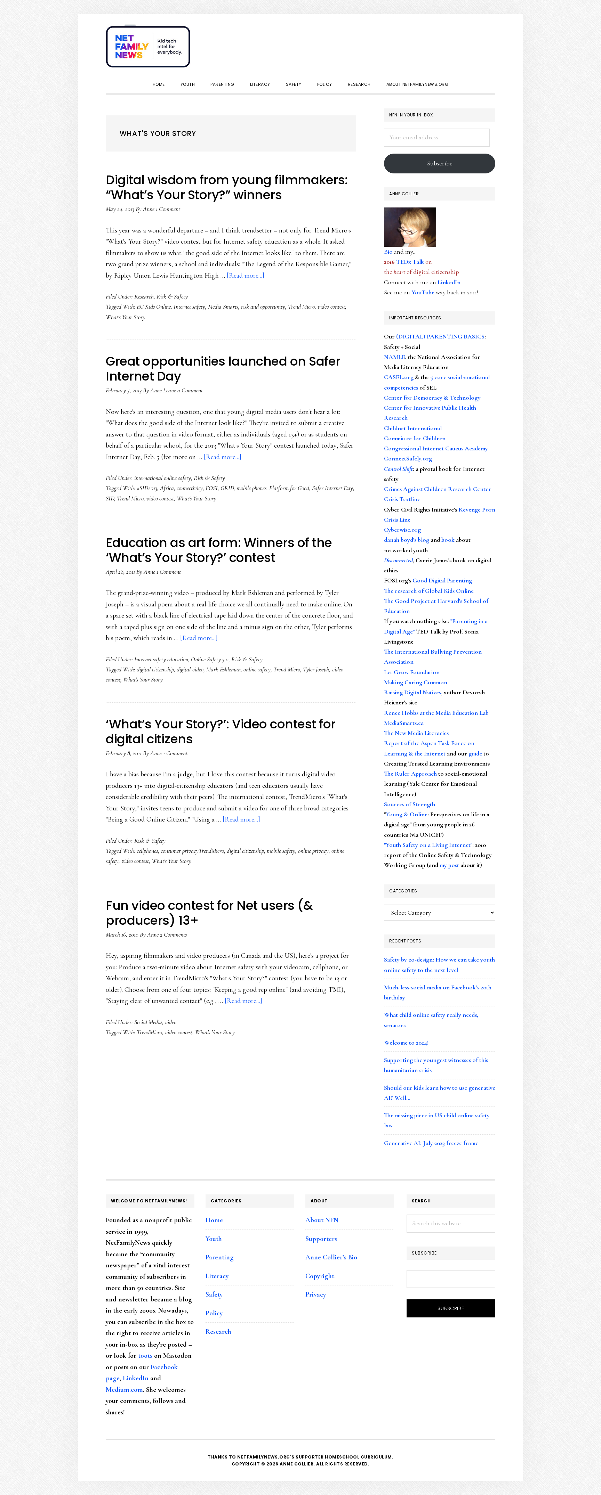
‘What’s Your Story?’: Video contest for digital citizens (221, 731)
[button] (488, 42)
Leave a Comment (183, 390)
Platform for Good (289, 488)
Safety (214, 1294)
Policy (214, 1313)
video (170, 1022)
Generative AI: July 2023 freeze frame (431, 1143)
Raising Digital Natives (412, 692)
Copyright (319, 1276)
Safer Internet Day (332, 488)
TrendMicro (149, 1032)
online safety (257, 669)
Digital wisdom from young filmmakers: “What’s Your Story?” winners (227, 187)
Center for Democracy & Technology (432, 397)
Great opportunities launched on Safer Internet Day (223, 368)
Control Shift (398, 469)
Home (214, 1220)
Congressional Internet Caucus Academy (436, 448)
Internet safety (189, 306)
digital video (190, 669)
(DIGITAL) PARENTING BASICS (440, 336)
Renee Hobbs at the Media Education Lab (436, 713)
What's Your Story (125, 317)
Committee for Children (415, 438)
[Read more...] (245, 275)
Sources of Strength (409, 804)
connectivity (190, 488)
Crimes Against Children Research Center (437, 489)
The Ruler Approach (410, 773)
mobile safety (281, 851)
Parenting (220, 1257)
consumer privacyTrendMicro (192, 851)
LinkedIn (449, 282)
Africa (167, 488)
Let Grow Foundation (412, 672)
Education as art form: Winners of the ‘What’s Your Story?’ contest (219, 550)
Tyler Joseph (316, 669)
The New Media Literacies (416, 733)
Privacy (315, 1294)
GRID (227, 488)
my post (449, 865)
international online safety (162, 478)
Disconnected (398, 560)
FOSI (212, 488)
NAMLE (394, 357)
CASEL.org (399, 377)
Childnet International (413, 428)
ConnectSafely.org (408, 458)
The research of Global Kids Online (429, 591)
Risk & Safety (172, 296)
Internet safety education (161, 659)
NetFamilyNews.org (149, 48)
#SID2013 (147, 488)
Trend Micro (301, 306)
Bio (388, 251)
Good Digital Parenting (442, 580)
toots (145, 1355)
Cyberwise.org (402, 529)
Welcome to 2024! (406, 1042)
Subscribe (439, 163)
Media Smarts (223, 306)
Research (144, 296)
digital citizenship (155, 669)
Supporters (321, 1239)
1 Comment (168, 209)
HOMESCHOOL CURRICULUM (358, 1457)
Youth (214, 1239)
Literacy (217, 1276)
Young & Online (406, 814)
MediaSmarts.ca (404, 723)
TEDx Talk (410, 261)
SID (110, 498)
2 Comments (173, 934)
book (448, 540)
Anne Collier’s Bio (331, 1257)
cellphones (147, 851)
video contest (331, 306)
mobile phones (251, 488)
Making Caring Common (415, 682)
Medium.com (124, 1390)
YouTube (422, 292)
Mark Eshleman (223, 669)
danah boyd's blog (406, 540)
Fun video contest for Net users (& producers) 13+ (209, 913)
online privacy (313, 851)
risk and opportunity (263, 306)
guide (475, 753)
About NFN (321, 1220)
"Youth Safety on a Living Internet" (428, 845)
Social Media (148, 1022)
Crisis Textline (402, 499)
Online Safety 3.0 (210, 659)
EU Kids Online (154, 306)
